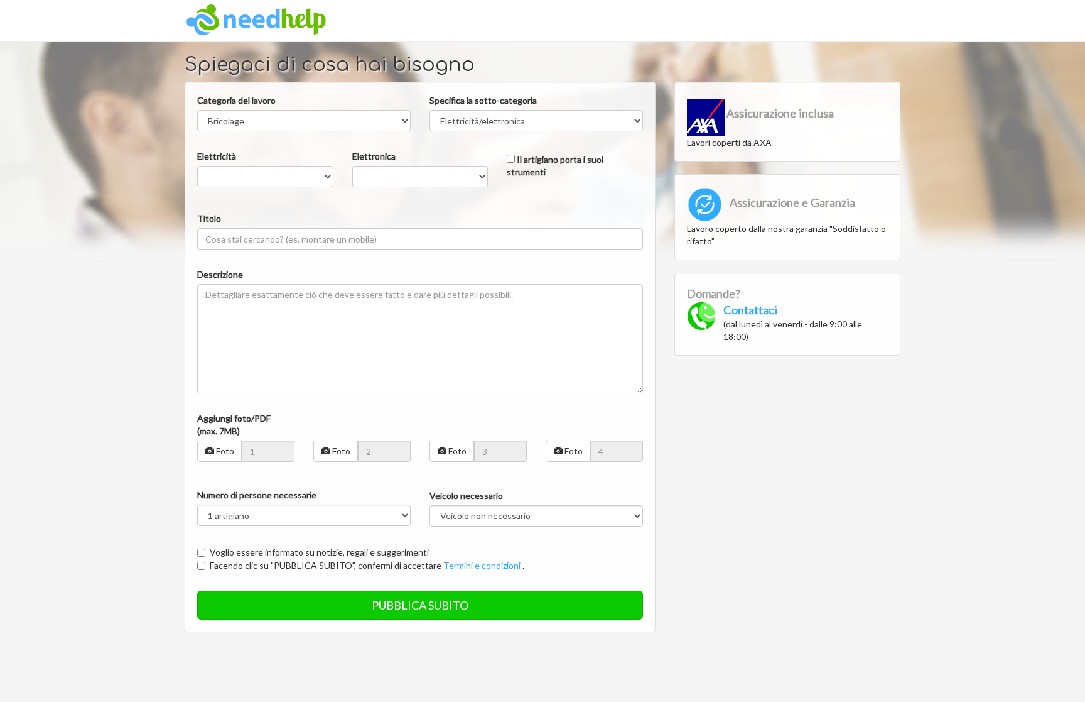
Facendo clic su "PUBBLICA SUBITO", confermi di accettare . (367, 565)
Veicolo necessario (466, 495)
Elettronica (374, 156)
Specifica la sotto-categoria (483, 100)
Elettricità (216, 156)
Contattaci (750, 310)
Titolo (209, 218)
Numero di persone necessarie (256, 495)
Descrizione (220, 274)
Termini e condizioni (482, 565)
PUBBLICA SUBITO (420, 605)
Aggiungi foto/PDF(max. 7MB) (234, 424)
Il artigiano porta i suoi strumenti (555, 165)
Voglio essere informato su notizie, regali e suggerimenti (319, 552)
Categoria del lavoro (236, 100)
